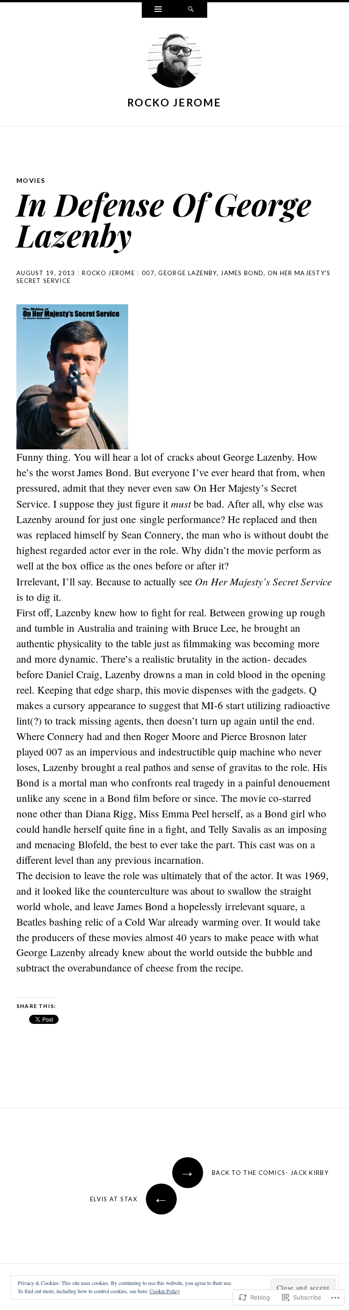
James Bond (242, 273)
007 (148, 273)
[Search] (190, 10)
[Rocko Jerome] (174, 62)
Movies (30, 180)
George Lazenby (187, 273)
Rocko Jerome (174, 102)
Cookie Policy (165, 1291)
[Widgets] (158, 10)
